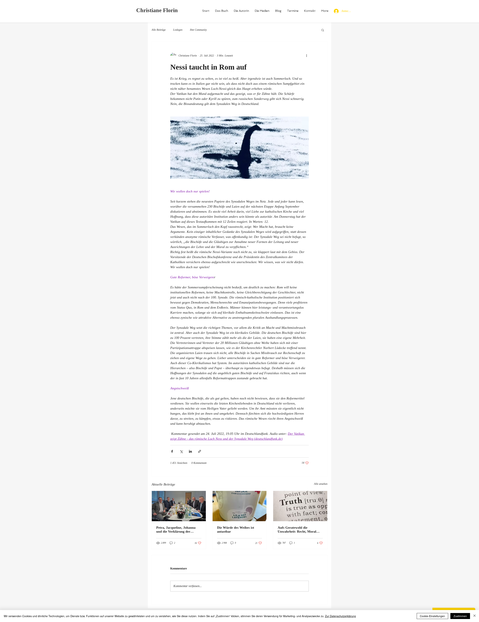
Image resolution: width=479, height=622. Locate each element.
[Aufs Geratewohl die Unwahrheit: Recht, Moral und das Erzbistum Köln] (300, 506)
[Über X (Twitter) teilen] (181, 451)
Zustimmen (460, 616)
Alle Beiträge (159, 29)
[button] (322, 29)
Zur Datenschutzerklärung (340, 616)
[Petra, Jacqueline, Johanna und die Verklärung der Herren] (179, 506)
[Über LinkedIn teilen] (190, 451)
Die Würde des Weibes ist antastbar (235, 529)
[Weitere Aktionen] (306, 55)
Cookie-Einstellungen (432, 616)
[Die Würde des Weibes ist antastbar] (240, 506)
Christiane (148, 10)
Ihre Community (198, 29)
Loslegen (177, 29)
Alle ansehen (320, 483)
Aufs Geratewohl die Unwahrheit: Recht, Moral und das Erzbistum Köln (297, 530)
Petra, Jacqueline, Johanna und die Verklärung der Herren (176, 530)
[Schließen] (474, 616)
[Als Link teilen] (199, 451)
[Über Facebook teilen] (172, 451)
